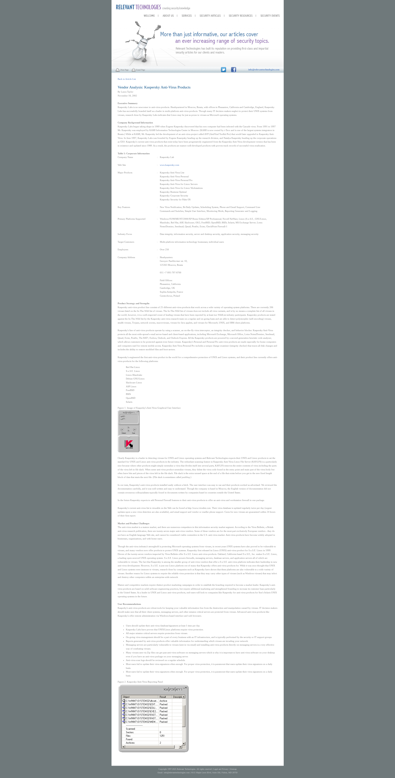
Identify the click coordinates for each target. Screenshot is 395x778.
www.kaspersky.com (169, 165)
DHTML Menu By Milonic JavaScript (25, 776)
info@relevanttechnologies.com (177, 772)
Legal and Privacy (220, 769)
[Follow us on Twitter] (223, 69)
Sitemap (233, 769)
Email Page (140, 70)
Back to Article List (127, 79)
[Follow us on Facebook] (233, 69)
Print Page (124, 70)
